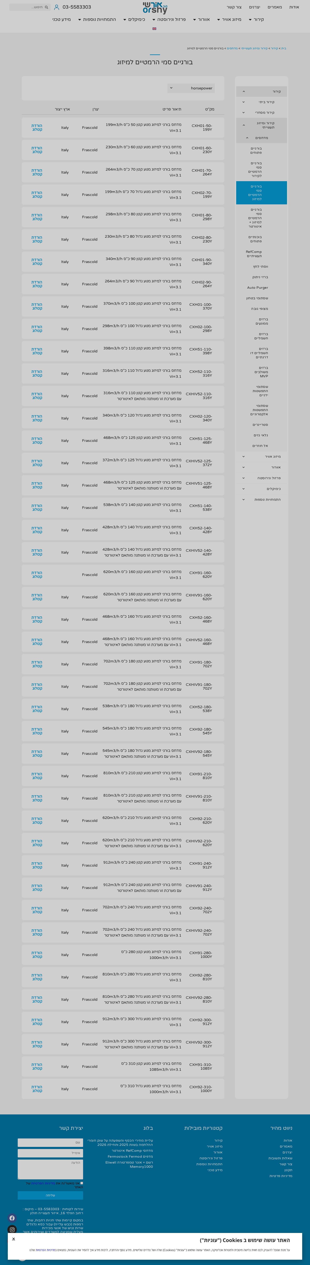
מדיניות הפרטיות (45, 1250)
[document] (155, 632)
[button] (13, 1238)
